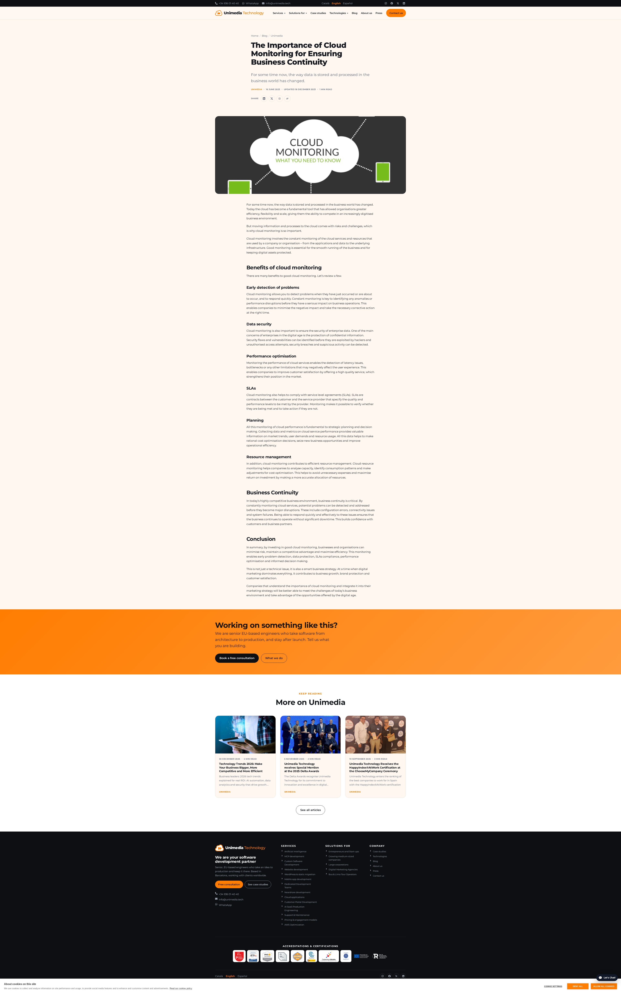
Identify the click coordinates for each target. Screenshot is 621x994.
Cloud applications (294, 897)
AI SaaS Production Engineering (294, 908)
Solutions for (297, 13)
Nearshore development (297, 892)
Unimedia (277, 35)
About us (366, 13)
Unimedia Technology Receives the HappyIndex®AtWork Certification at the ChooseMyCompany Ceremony (374, 767)
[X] (398, 3)
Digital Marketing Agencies (343, 869)
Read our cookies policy (181, 988)
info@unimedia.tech (231, 899)
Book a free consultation (237, 658)
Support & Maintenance (297, 915)
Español (348, 3)
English (336, 3)
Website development (296, 869)
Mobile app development (297, 879)
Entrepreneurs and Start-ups (344, 851)
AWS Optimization (294, 925)
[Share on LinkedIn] (264, 98)
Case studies (318, 13)
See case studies (258, 884)
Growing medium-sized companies (341, 858)
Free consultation (229, 884)
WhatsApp (225, 905)
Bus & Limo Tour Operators (342, 874)
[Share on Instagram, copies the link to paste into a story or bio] (279, 98)
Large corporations (338, 864)
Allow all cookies (603, 986)
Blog (354, 13)
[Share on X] (272, 98)
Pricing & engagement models (300, 920)
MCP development (294, 856)
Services (278, 13)
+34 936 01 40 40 (229, 894)
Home (254, 35)
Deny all (578, 986)
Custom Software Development (293, 863)
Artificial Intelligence (295, 851)
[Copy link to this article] (287, 98)
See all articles (310, 810)
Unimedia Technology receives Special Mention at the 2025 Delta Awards (301, 767)
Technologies (338, 13)
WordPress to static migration (299, 874)
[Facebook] (392, 3)
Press (379, 13)
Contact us (396, 13)
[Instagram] (386, 3)
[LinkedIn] (404, 3)
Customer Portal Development (300, 902)
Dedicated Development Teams (297, 886)
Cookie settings (553, 986)
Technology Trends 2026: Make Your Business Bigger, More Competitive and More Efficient (240, 767)
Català (325, 3)
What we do (274, 658)
